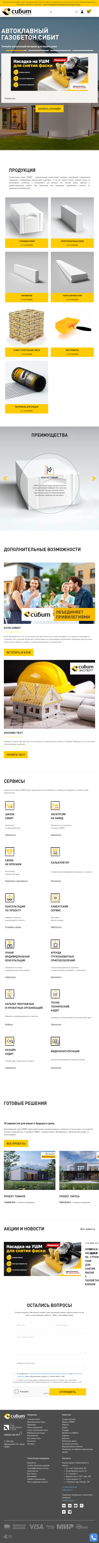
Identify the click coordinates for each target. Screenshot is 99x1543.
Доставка (30, 1444)
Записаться (10, 835)
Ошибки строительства (36, 1479)
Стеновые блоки (33, 1419)
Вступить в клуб (19, 652)
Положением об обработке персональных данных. (64, 4)
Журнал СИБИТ (68, 1422)
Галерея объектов (69, 1419)
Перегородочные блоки (36, 1422)
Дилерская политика (70, 1444)
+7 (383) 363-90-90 (69, 1487)
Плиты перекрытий (34, 1427)
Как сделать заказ (34, 1438)
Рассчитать (56, 881)
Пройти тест (16, 754)
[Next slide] (93, 478)
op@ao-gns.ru (67, 1490)
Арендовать (56, 977)
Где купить (31, 1441)
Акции (64, 1427)
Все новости (87, 1228)
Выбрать (9, 1024)
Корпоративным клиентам (72, 1447)
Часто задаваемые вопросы (37, 1482)
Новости (65, 1425)
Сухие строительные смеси (37, 1430)
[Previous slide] (5, 478)
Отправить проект (13, 927)
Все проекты (16, 1143)
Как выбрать (32, 1476)
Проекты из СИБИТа (70, 1433)
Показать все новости (14, 98)
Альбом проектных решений (38, 1465)
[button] (95, 3)
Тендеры (65, 1430)
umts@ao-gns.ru (68, 1500)
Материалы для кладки (36, 1433)
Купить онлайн (49, 108)
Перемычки (31, 1425)
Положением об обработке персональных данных (49, 1374)
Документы (31, 1463)
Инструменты (32, 1436)
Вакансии (66, 1438)
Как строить (31, 1474)
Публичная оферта (69, 1441)
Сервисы (65, 1436)
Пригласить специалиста (16, 881)
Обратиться (56, 927)
